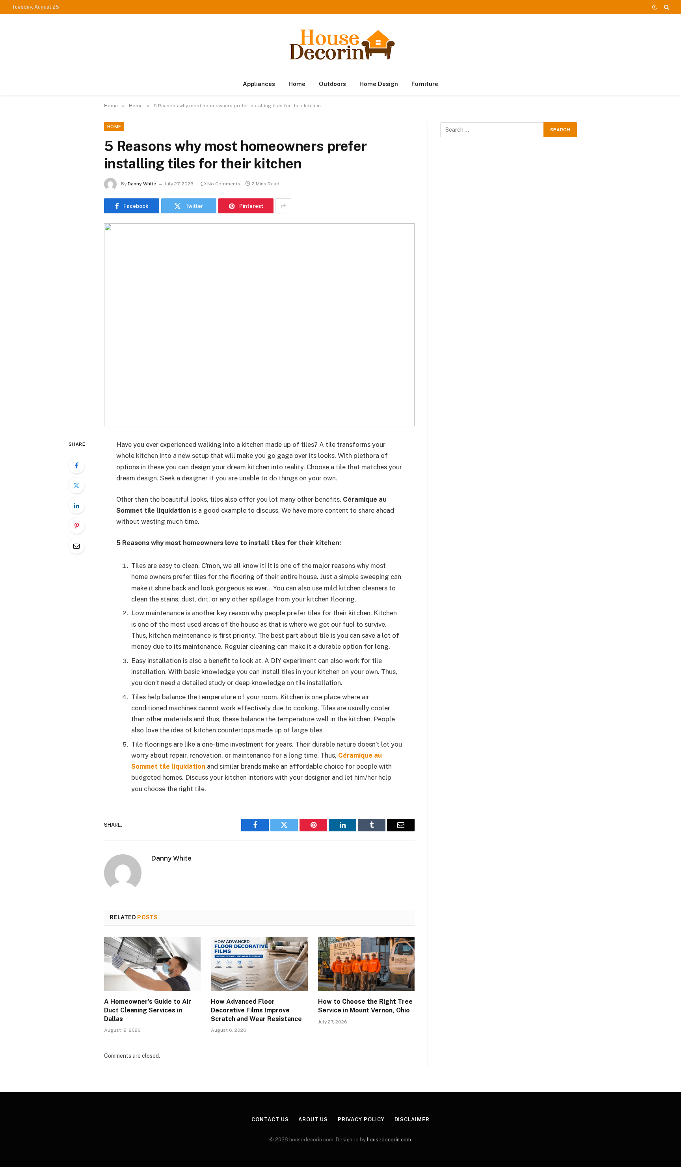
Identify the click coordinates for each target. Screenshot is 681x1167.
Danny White (142, 184)
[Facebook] (76, 465)
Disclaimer (412, 1119)
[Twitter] (76, 485)
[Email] (76, 546)
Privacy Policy (361, 1119)
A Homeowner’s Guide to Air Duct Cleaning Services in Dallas (147, 1010)
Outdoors (332, 83)
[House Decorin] (340, 44)
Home (296, 83)
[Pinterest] (76, 526)
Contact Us (269, 1119)
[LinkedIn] (76, 505)
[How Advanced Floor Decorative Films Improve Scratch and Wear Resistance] (259, 964)
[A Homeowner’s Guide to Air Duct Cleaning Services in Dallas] (152, 964)
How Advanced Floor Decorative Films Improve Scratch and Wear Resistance (256, 1010)
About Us (312, 1119)
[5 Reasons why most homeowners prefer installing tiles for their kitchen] (259, 324)
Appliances (259, 83)
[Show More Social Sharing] (283, 205)
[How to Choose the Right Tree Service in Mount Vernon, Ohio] (366, 964)
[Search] (665, 7)
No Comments (223, 184)
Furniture (424, 83)
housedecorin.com (389, 1140)
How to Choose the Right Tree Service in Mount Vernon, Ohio (365, 1006)
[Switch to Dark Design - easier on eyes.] (654, 7)
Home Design (378, 83)
